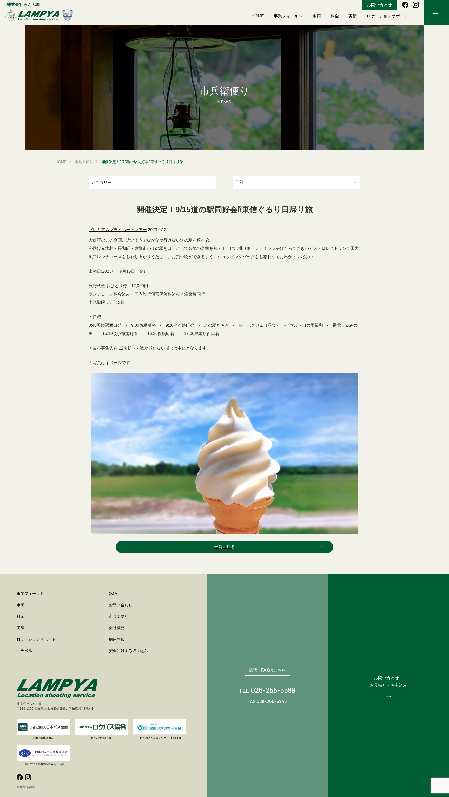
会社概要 (116, 628)
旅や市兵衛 (39, 15)
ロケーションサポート (387, 16)
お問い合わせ (379, 5)
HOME (258, 16)
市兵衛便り (84, 162)
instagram (416, 5)
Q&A (113, 593)
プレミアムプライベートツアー (118, 229)
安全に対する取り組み (128, 650)
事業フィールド (288, 16)
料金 (335, 16)
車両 (317, 16)
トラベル (24, 650)
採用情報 (116, 639)
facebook (405, 5)
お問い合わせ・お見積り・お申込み (388, 681)
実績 (352, 16)
